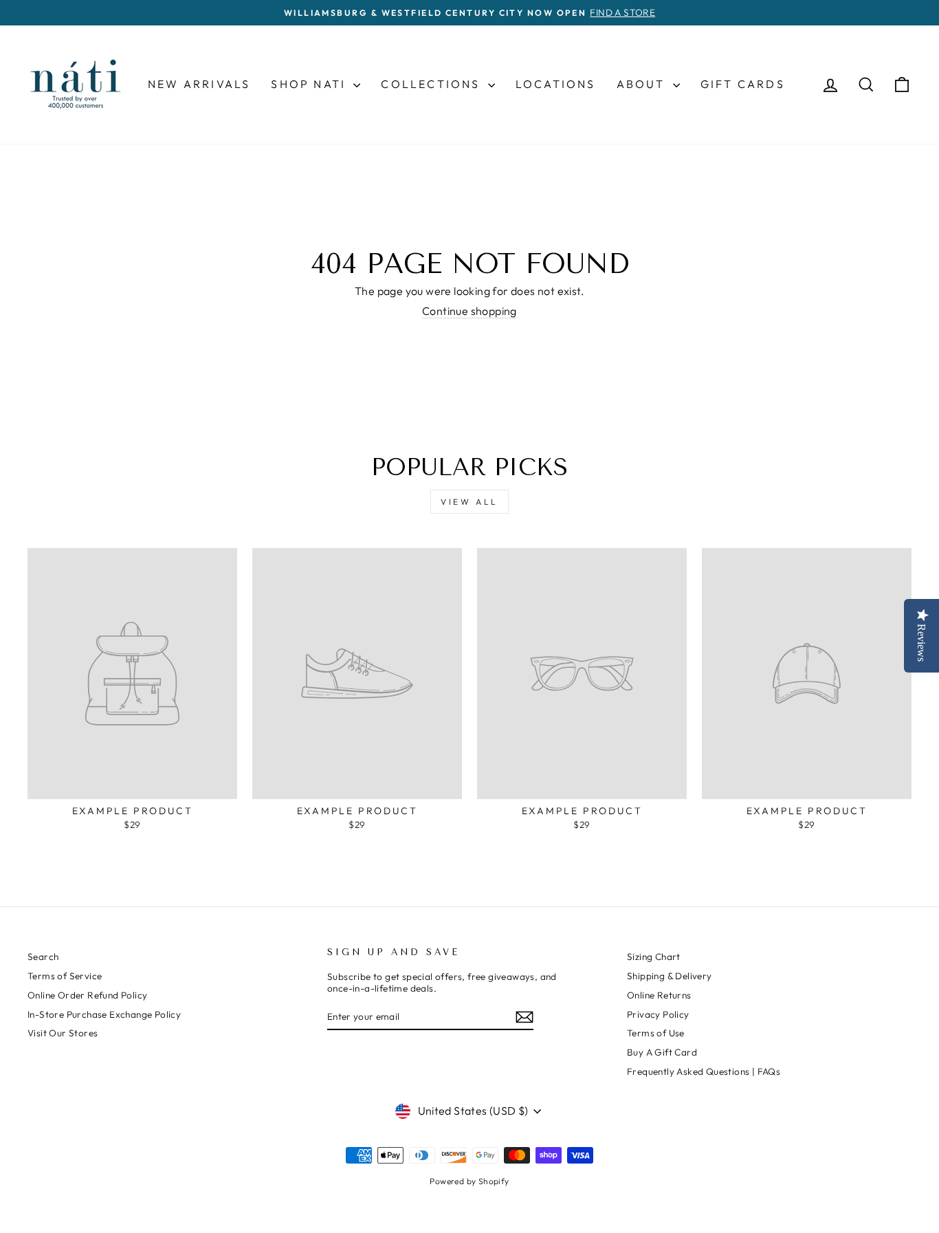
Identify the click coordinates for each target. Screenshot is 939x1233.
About (643, 84)
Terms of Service (64, 976)
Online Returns (659, 995)
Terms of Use (656, 1033)
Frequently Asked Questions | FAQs (703, 1071)
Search (42, 956)
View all (469, 502)
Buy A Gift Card (662, 1052)
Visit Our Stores (62, 1033)
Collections (432, 84)
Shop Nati (310, 84)
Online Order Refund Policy (87, 995)
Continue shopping (469, 311)
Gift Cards (742, 84)
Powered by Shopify (469, 1181)
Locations (556, 84)
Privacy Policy (658, 1014)
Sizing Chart (654, 956)
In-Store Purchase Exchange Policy (104, 1014)
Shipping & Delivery (669, 976)
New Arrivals (199, 84)
